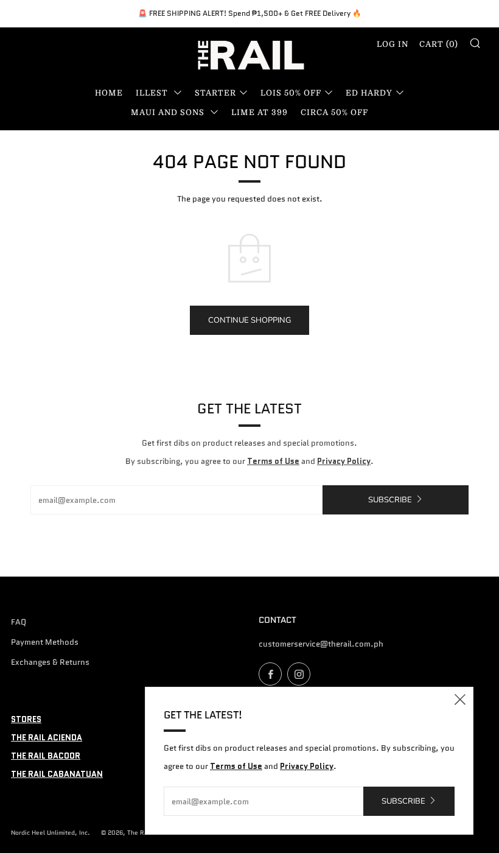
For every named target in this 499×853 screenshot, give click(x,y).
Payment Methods (45, 642)
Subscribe (390, 499)
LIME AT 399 (259, 112)
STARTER (215, 92)
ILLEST (153, 92)
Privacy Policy (344, 461)
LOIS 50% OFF (290, 92)
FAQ (18, 622)
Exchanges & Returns (50, 662)
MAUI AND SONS (169, 112)
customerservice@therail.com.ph (321, 644)
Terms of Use (273, 461)
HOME (109, 92)
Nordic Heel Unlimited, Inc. (50, 832)
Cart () (438, 44)
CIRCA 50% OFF (334, 112)
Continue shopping (249, 320)
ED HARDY (369, 92)
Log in (392, 44)
